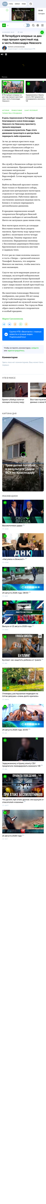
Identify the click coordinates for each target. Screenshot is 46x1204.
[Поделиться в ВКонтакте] (9, 324)
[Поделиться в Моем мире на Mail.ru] (26, 324)
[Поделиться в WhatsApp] (20, 324)
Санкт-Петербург (31, 110)
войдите (35, 348)
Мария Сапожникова (12, 318)
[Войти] (38, 25)
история (5, 110)
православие (16, 110)
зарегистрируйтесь (16, 351)
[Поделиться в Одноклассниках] (15, 324)
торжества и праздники (12, 113)
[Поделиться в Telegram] (4, 324)
